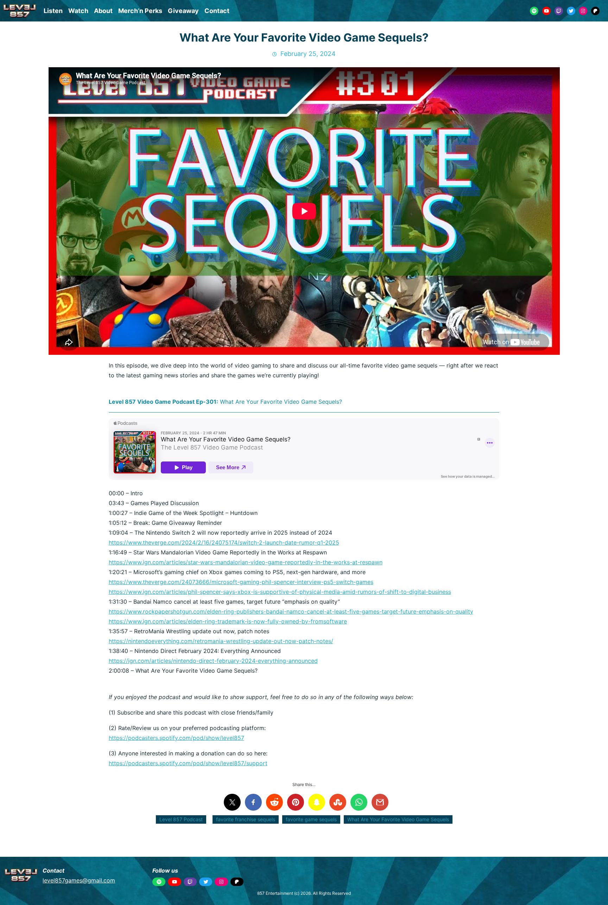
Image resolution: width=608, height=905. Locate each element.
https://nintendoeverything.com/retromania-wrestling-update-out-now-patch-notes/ (221, 641)
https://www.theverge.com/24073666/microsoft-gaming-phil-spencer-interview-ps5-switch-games (241, 581)
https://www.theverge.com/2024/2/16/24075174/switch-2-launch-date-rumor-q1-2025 (224, 542)
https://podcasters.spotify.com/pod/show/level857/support (188, 763)
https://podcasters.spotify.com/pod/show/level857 (176, 737)
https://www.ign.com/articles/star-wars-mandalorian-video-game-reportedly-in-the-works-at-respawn (245, 562)
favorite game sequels (311, 819)
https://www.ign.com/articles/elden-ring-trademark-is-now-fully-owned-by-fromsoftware (228, 621)
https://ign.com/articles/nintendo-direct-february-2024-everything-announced (213, 660)
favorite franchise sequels (245, 819)
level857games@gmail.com (79, 880)
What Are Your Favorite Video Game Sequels (398, 819)
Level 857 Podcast (181, 819)
